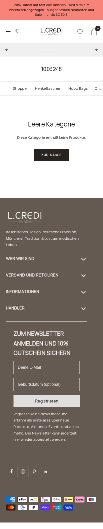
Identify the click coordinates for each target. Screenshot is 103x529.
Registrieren (46, 401)
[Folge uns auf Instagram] (22, 471)
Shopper (20, 88)
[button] (89, 526)
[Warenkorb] (94, 31)
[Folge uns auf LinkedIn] (45, 471)
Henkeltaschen (48, 88)
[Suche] (18, 31)
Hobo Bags (78, 88)
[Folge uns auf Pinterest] (34, 471)
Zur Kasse (51, 154)
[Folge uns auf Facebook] (11, 471)
